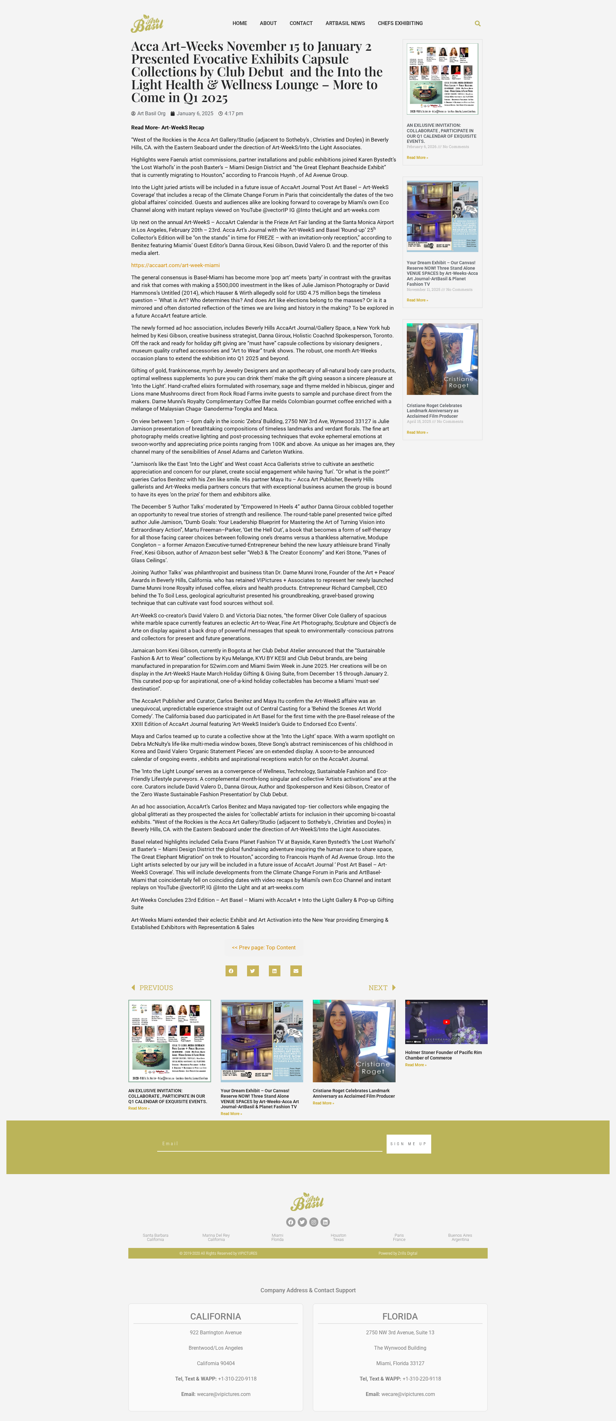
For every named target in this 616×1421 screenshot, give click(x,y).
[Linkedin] (325, 1222)
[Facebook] (290, 1222)
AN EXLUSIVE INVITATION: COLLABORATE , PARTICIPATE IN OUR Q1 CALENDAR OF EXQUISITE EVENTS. (441, 133)
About (268, 23)
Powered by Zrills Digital (398, 1253)
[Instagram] (314, 1222)
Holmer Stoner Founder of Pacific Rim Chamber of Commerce (443, 1055)
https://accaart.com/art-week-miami (175, 265)
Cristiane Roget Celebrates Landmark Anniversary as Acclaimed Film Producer (434, 411)
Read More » (417, 157)
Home (240, 23)
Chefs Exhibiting (400, 23)
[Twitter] (302, 1222)
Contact (301, 23)
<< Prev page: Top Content (264, 947)
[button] (478, 23)
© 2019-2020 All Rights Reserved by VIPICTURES (218, 1253)
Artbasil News (345, 23)
